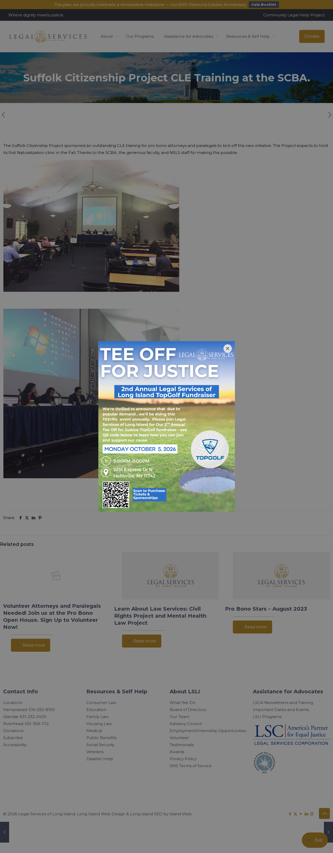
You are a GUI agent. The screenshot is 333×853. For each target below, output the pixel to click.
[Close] (227, 348)
